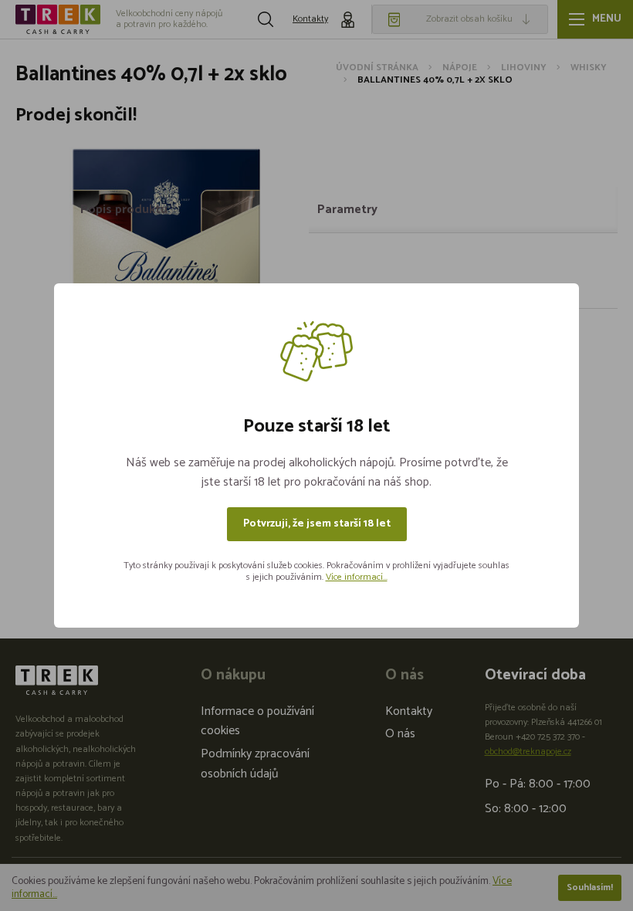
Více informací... (357, 577)
